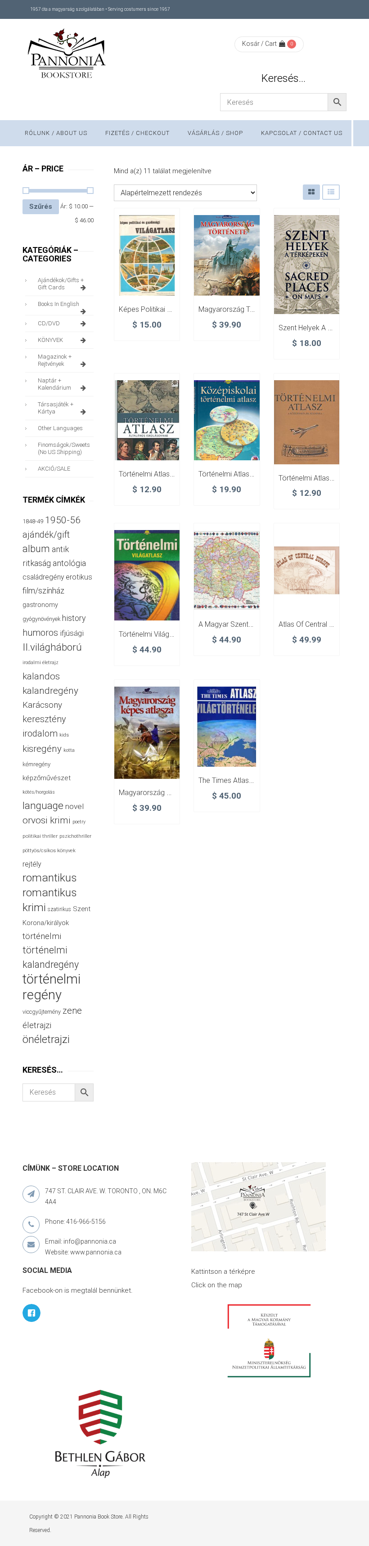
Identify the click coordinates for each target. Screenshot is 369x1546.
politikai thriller (40, 836)
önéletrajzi (46, 1039)
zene (72, 1010)
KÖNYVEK (50, 340)
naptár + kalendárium (54, 384)
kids (64, 735)
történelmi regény (51, 986)
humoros (40, 632)
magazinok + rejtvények (55, 360)
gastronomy (40, 604)
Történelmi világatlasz (153, 634)
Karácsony (42, 705)
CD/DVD (49, 323)
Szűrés (40, 206)
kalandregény (50, 690)
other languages (60, 428)
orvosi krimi (46, 820)
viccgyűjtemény (41, 1011)
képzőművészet (46, 778)
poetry (79, 822)
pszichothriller (75, 836)
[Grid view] (311, 191)
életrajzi (36, 1025)
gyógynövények (41, 619)
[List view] (331, 191)
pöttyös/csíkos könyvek (49, 851)
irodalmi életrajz (40, 662)
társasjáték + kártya (55, 408)
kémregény (36, 764)
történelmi (41, 936)
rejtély (31, 864)
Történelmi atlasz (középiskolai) (249, 474)
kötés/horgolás (38, 792)
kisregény (42, 748)
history (74, 618)
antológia (69, 563)
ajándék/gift (46, 535)
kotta (69, 750)
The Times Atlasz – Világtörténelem (254, 780)
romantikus (49, 877)
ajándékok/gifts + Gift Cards (61, 284)
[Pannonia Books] (67, 55)
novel (74, 806)
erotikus (79, 577)
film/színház (43, 590)
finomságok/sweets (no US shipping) (64, 448)
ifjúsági (72, 633)
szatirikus (59, 909)
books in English (58, 304)
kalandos (41, 676)
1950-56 (63, 520)
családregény (43, 577)
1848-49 (32, 521)
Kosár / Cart (259, 43)
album (36, 548)
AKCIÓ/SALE (54, 468)
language (42, 806)
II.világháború (52, 647)
